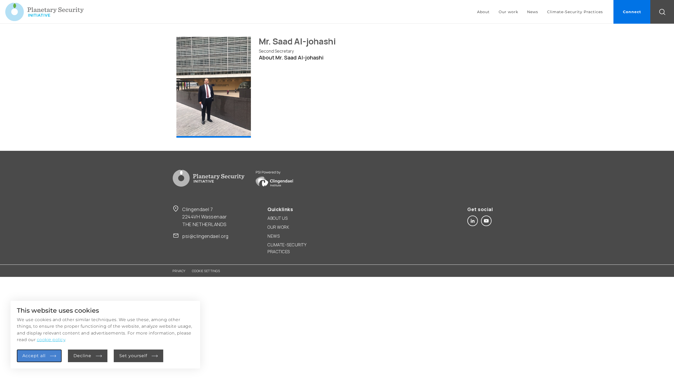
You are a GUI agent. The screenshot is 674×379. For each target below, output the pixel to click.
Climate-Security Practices (575, 11)
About (483, 11)
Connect (632, 11)
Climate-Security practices (286, 248)
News (532, 11)
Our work (508, 11)
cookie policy (51, 339)
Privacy (179, 271)
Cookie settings (206, 271)
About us (277, 218)
